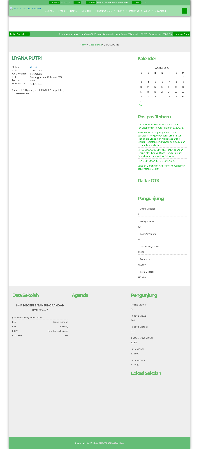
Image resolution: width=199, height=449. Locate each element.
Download (160, 11)
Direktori (86, 11)
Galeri (147, 11)
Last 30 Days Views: (150, 246)
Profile (61, 11)
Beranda (49, 11)
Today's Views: (147, 221)
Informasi (134, 11)
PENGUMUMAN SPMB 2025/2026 (156, 161)
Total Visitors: (147, 271)
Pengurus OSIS (103, 11)
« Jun (140, 105)
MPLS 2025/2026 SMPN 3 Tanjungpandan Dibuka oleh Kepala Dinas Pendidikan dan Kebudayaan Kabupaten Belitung (160, 153)
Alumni (120, 11)
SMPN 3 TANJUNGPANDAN (109, 443)
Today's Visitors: (148, 233)
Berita (73, 11)
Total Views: (146, 259)
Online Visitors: (147, 208)
